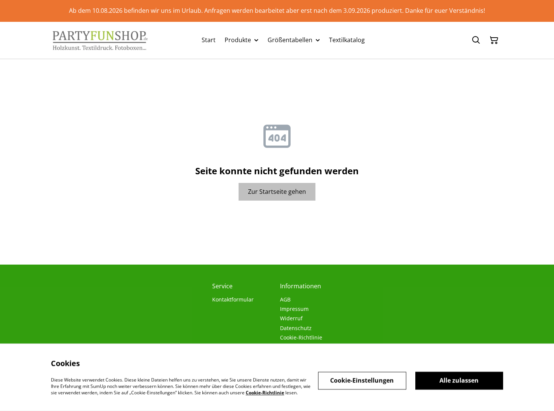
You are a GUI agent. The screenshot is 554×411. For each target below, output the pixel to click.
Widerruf (291, 318)
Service (222, 286)
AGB (285, 299)
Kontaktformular (233, 299)
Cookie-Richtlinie (301, 337)
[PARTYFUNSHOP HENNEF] (100, 40)
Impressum (294, 308)
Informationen (300, 286)
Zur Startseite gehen (277, 191)
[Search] (476, 40)
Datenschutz (296, 328)
